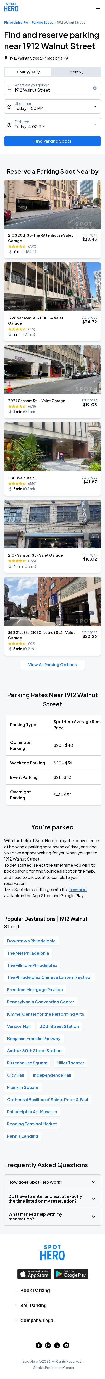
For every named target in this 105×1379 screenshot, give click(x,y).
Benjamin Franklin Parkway (34, 1038)
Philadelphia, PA (16, 22)
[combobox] (52, 88)
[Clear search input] (95, 88)
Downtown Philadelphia (31, 940)
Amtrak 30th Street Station (34, 1050)
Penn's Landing (22, 1136)
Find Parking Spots (52, 141)
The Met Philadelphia (28, 953)
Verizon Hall (19, 1026)
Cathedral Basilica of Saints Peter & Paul (47, 1099)
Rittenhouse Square (27, 1062)
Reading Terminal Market (32, 1123)
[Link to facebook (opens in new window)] (39, 1347)
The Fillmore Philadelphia (32, 965)
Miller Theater (70, 1062)
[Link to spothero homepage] (52, 1252)
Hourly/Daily (28, 72)
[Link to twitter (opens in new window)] (57, 1347)
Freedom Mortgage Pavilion (35, 989)
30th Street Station (59, 1026)
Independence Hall (52, 1075)
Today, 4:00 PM (30, 126)
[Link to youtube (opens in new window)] (66, 1347)
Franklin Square (22, 1087)
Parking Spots (42, 22)
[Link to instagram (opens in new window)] (48, 1347)
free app (78, 889)
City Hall (15, 1075)
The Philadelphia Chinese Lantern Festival (49, 977)
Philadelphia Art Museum (32, 1111)
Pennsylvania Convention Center (40, 1001)
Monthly (77, 72)
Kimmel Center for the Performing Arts (45, 1014)
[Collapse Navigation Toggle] (98, 7)
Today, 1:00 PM (29, 108)
